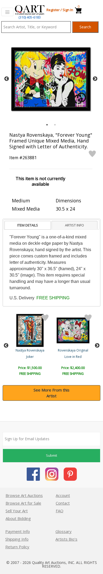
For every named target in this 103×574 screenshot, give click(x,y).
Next (95, 79)
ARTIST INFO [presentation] (74, 225)
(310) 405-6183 (29, 17)
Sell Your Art (17, 510)
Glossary (63, 531)
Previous (6, 79)
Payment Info (17, 531)
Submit (51, 455)
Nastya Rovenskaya (30, 350)
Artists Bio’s (66, 539)
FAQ (59, 510)
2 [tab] (55, 124)
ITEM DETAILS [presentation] (27, 225)
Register (53, 9)
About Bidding (18, 518)
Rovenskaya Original (73, 350)
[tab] (27, 225)
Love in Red (73, 356)
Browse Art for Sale (23, 503)
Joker (30, 356)
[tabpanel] (50, 79)
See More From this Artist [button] (51, 393)
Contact (63, 503)
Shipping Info (17, 539)
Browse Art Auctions (24, 495)
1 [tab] (47, 124)
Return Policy (17, 546)
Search (85, 26)
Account (63, 495)
